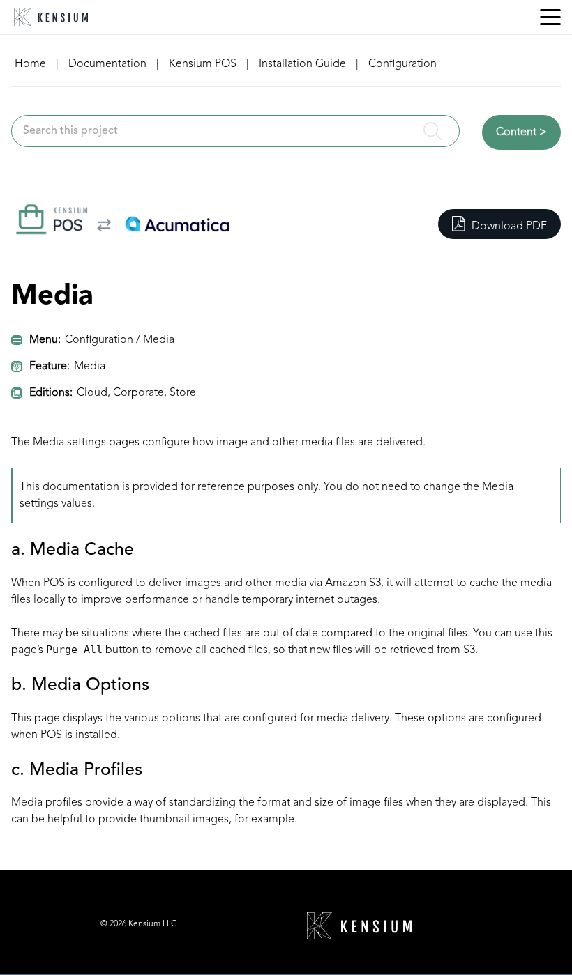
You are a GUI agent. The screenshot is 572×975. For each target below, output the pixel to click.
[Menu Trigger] (550, 17)
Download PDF (508, 226)
